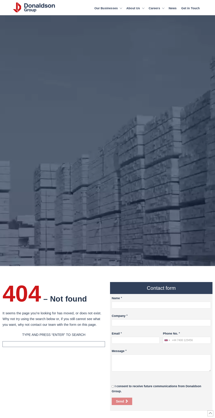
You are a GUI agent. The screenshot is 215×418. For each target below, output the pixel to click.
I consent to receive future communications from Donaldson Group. (156, 389)
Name (116, 298)
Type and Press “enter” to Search (53, 335)
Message (118, 351)
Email (116, 333)
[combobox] (167, 340)
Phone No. (170, 333)
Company (118, 316)
